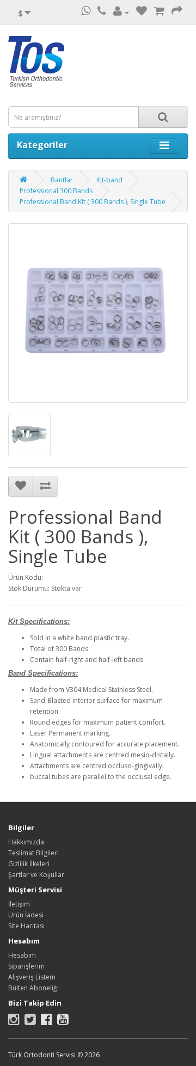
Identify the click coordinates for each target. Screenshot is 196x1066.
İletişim (19, 904)
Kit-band (109, 180)
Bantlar (62, 180)
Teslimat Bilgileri (33, 852)
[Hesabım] (121, 12)
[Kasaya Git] (176, 12)
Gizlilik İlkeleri (29, 863)
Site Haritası (26, 925)
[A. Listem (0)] (141, 12)
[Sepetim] (159, 12)
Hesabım (22, 955)
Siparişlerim (26, 966)
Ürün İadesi (26, 915)
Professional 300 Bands (56, 190)
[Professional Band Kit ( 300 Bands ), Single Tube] (98, 313)
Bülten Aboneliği (33, 988)
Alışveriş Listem (32, 977)
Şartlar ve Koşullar (36, 874)
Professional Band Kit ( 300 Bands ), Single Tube (93, 201)
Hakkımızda (26, 842)
